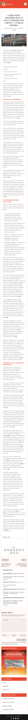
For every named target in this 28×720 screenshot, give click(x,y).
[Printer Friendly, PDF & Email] (7, 530)
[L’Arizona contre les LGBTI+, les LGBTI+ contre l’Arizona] (14, 573)
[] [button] (9, 537)
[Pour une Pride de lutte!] (14, 582)
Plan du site (6, 689)
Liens (4, 682)
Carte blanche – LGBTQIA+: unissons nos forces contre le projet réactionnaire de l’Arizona (13, 602)
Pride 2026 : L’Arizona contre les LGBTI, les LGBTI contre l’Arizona (13, 592)
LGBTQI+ (14, 30)
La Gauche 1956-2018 (8, 709)
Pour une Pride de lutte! (9, 585)
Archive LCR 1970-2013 (8, 702)
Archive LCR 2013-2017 (8, 698)
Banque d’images (7, 706)
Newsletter (6, 686)
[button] (14, 50)
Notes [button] (5, 537)
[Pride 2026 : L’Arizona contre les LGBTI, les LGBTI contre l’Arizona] (14, 589)
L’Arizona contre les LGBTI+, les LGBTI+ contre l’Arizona (14, 577)
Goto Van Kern (12, 28)
